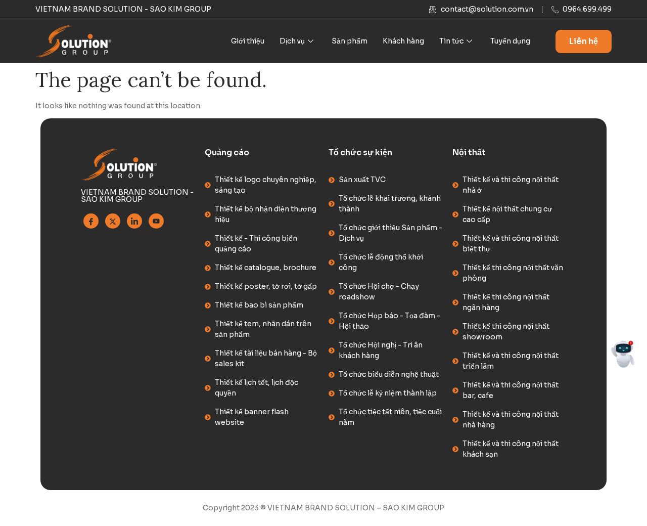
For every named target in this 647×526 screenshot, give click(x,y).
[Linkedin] (134, 221)
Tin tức (451, 41)
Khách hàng (403, 41)
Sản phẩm (349, 41)
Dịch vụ (292, 41)
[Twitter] (112, 221)
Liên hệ (583, 41)
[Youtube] (156, 221)
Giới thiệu (247, 41)
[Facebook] (91, 221)
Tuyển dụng (510, 41)
